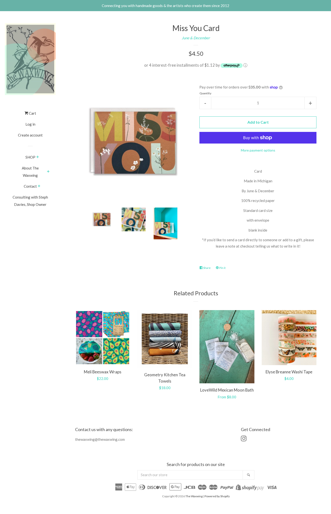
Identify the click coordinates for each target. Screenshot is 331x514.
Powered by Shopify (217, 496)
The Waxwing (194, 496)
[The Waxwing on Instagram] (244, 439)
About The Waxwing (30, 171)
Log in (30, 124)
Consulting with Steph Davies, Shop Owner (30, 201)
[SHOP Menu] (37, 157)
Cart (32, 113)
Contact (30, 186)
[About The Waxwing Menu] (48, 172)
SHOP (30, 157)
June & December (196, 38)
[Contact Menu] (39, 186)
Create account (30, 135)
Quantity (205, 93)
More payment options (258, 150)
